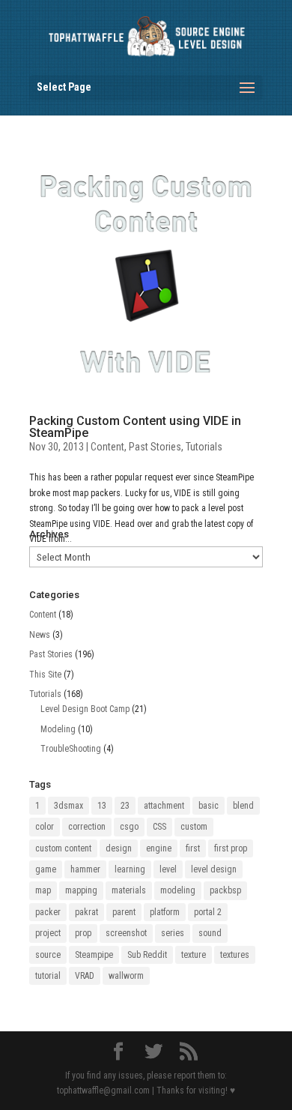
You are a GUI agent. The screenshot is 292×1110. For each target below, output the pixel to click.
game (45, 869)
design (119, 848)
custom (193, 826)
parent (124, 912)
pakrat (86, 912)
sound (210, 933)
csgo (129, 826)
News (39, 635)
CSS (159, 826)
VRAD (84, 976)
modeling (177, 890)
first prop (230, 848)
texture (193, 955)
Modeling (58, 729)
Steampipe (94, 955)
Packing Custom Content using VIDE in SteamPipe (135, 427)
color (44, 826)
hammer (85, 869)
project (48, 933)
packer (48, 912)
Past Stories (155, 447)
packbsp (225, 890)
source (48, 955)
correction (87, 826)
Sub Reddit (147, 955)
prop (83, 933)
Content (107, 447)
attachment (164, 805)
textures (234, 955)
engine (158, 848)
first (193, 848)
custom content (63, 848)
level (168, 869)
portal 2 (208, 912)
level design (214, 869)
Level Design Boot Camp (85, 709)
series (172, 933)
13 (101, 805)
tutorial (48, 976)
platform (165, 912)
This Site (45, 674)
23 (125, 805)
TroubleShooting (70, 748)
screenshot (126, 933)
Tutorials (204, 447)
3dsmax (68, 805)
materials (129, 890)
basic (208, 805)
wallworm (126, 976)
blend (243, 805)
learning (130, 869)
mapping (81, 890)
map (43, 890)
